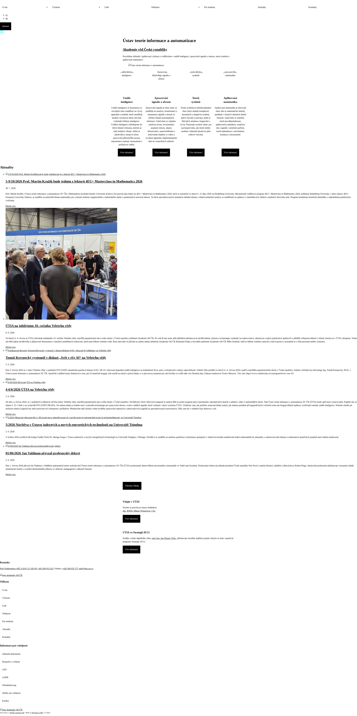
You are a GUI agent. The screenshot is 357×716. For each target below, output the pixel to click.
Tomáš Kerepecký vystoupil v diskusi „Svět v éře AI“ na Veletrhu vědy (56, 357)
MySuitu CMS (37, 713)
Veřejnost (155, 7)
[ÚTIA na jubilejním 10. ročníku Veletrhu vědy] (61, 319)
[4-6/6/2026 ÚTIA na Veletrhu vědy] (26, 382)
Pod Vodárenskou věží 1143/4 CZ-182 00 (18, 568)
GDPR (5, 677)
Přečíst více (11, 206)
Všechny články (132, 486)
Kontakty (312, 7)
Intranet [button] (5, 26)
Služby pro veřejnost (11, 693)
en (7, 18)
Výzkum (56, 7)
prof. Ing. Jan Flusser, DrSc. (164, 538)
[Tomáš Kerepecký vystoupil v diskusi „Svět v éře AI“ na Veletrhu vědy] (58, 350)
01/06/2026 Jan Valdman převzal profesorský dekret (43, 453)
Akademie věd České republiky (145, 49)
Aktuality (262, 7)
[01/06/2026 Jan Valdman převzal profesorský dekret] (33, 446)
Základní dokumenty (11, 654)
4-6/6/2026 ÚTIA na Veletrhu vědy (30, 389)
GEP (4, 669)
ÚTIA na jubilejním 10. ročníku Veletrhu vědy (39, 326)
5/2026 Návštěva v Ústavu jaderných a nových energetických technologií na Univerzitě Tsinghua (74, 424)
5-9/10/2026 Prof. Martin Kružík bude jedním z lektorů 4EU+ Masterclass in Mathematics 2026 (74, 181)
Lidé (107, 7)
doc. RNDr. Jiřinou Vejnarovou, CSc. (139, 511)
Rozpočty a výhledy (11, 662)
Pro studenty (209, 7)
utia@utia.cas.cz (86, 568)
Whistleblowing (9, 685)
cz (7, 15)
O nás (4, 7)
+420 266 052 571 (70, 568)
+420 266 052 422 (45, 568)
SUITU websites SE (17, 713)
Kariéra (5, 701)
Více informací (126, 152)
